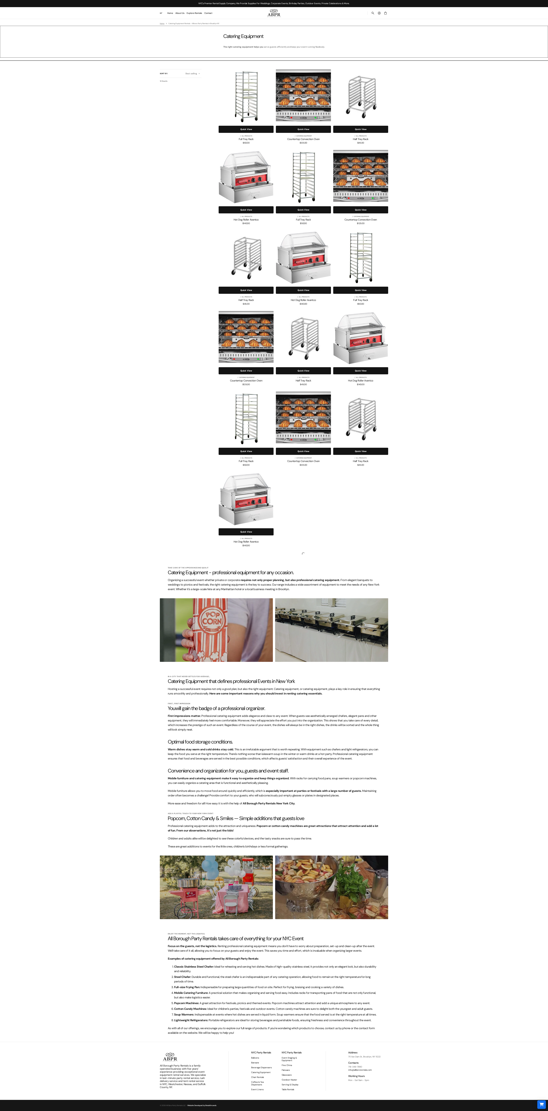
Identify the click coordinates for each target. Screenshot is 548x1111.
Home (162, 24)
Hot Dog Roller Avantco (246, 219)
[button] (373, 13)
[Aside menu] (163, 13)
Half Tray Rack (360, 139)
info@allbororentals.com (360, 1070)
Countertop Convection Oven (303, 139)
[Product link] (246, 106)
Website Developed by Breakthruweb (201, 1105)
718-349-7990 (355, 1067)
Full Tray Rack (246, 139)
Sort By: (164, 74)
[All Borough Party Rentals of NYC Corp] (274, 13)
